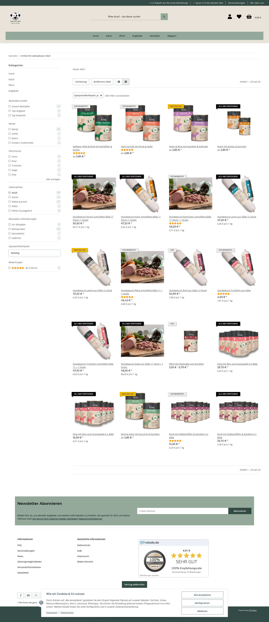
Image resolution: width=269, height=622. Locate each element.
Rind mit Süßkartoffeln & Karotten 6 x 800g (236, 436)
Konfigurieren (202, 603)
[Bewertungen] (79, 153)
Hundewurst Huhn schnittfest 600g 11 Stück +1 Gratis (141, 218)
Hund (11, 73)
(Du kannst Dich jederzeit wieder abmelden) (55, 518)
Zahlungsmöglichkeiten (29, 561)
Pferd (11, 85)
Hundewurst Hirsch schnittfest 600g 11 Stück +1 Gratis (93, 218)
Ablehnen (202, 611)
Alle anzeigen (53, 179)
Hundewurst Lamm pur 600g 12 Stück (92, 290)
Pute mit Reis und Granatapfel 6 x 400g (93, 434)
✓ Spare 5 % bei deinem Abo (208, 2)
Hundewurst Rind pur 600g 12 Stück (188, 290)
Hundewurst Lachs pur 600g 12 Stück (236, 216)
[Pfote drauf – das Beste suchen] (164, 16)
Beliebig (15, 252)
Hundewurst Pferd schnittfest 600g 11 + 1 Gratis (141, 292)
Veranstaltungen (236, 2)
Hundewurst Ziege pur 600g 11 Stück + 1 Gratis (142, 365)
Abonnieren (240, 510)
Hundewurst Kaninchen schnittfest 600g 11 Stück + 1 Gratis (190, 218)
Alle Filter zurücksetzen (117, 95)
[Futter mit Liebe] (15, 16)
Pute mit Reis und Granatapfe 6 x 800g (237, 363)
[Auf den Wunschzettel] (110, 177)
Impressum (83, 556)
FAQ (19, 545)
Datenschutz (83, 545)
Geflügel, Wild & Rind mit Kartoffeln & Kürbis (92, 148)
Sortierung (81, 81)
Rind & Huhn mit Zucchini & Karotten (140, 434)
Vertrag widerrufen (134, 584)
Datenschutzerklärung (90, 518)
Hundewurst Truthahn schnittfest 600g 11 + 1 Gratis (93, 365)
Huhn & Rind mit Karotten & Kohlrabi (188, 146)
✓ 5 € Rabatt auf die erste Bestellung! (168, 2)
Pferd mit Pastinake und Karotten (186, 363)
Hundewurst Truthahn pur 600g (234, 290)
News (20, 556)
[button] (229, 17)
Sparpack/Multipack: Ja (86, 95)
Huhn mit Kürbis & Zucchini (231, 146)
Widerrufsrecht (85, 561)
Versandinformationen (29, 567)
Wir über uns (257, 2)
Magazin (172, 35)
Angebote (14, 90)
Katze (11, 79)
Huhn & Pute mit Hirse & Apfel (137, 146)
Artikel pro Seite (102, 81)
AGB (79, 550)
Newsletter (23, 572)
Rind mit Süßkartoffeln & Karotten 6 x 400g (188, 436)
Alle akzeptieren (202, 595)
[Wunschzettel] (239, 17)
